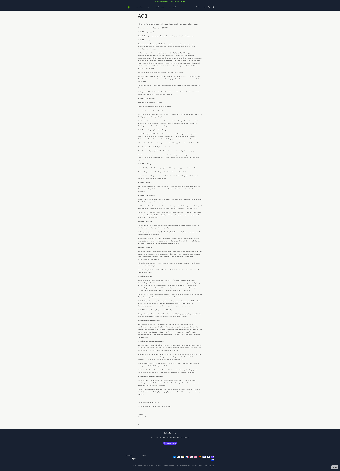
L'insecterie (140, 465)
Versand (200, 465)
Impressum (194, 465)
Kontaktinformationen (209, 465)
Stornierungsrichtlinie (209, 467)
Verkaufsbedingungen (185, 465)
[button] (140, 7)
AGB (152, 437)
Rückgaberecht (184, 437)
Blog (164, 437)
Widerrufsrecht (158, 465)
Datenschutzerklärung (169, 465)
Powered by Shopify (148, 465)
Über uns (158, 437)
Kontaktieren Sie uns (173, 437)
